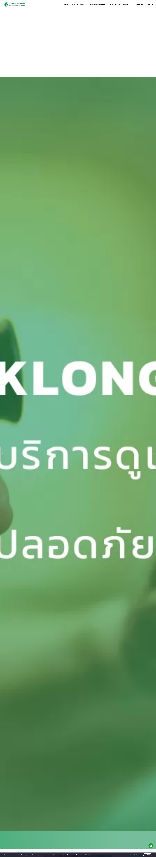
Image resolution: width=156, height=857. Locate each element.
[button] (2, 454)
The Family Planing (98, 4)
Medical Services (79, 4)
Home (66, 4)
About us (127, 4)
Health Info (115, 4)
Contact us (139, 4)
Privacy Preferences (135, 855)
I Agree (147, 855)
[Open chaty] (151, 845)
